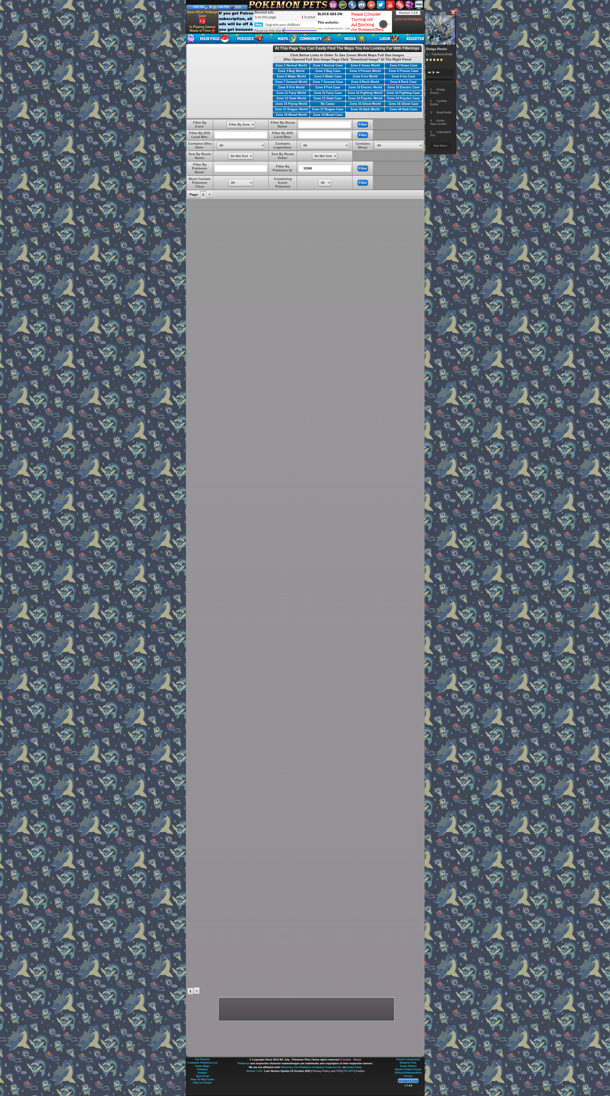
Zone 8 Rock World (365, 82)
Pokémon (243, 1063)
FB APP (348, 1071)
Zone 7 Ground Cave (328, 82)
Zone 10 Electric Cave (403, 87)
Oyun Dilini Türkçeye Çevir (202, 14)
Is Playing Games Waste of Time (202, 28)
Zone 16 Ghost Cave (403, 104)
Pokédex (202, 1069)
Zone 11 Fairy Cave (328, 93)
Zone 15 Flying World (291, 104)
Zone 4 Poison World (365, 71)
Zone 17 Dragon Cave (327, 109)
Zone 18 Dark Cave (403, 109)
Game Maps (202, 1066)
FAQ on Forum (202, 1082)
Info (238, 7)
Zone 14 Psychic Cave (403, 98)
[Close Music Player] (453, 13)
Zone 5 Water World (291, 76)
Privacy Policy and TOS (327, 1071)
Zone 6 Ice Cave (403, 76)
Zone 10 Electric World (365, 87)
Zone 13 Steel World (291, 98)
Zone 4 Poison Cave (403, 71)
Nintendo (286, 1067)
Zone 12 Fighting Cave (403, 93)
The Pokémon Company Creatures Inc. (318, 1067)
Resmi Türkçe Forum (408, 1069)
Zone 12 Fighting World (365, 93)
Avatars (202, 1072)
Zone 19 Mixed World (291, 115)
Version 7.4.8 (408, 13)
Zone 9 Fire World (291, 87)
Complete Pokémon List (202, 1062)
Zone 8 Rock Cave (403, 82)
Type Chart (202, 1076)
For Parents (202, 1059)
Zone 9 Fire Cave (327, 87)
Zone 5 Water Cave (327, 76)
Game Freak (353, 1067)
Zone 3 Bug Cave (327, 71)
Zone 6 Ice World (365, 76)
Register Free (408, 1062)
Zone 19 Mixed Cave (327, 115)
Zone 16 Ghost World (365, 104)
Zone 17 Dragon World (291, 109)
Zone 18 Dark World (365, 109)
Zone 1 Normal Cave (328, 65)
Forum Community (408, 1059)
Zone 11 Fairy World (291, 93)
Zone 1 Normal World (291, 65)
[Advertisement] (305, 21)
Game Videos (408, 1066)
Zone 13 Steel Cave (328, 98)
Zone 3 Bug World (291, 71)
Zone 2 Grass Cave (403, 65)
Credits (360, 1071)
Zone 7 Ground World (291, 82)
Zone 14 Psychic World (365, 98)
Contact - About (351, 1059)
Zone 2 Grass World (365, 65)
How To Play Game (202, 1079)
